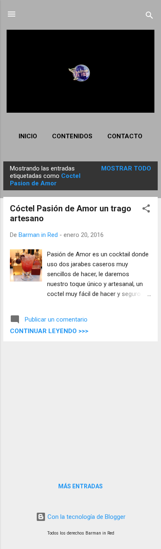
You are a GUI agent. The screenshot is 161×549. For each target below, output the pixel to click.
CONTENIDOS (72, 136)
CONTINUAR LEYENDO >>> (49, 331)
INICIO (28, 136)
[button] (146, 210)
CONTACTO (124, 136)
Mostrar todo (126, 168)
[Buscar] (149, 16)
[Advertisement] (80, 406)
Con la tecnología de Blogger (85, 517)
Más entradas (80, 486)
